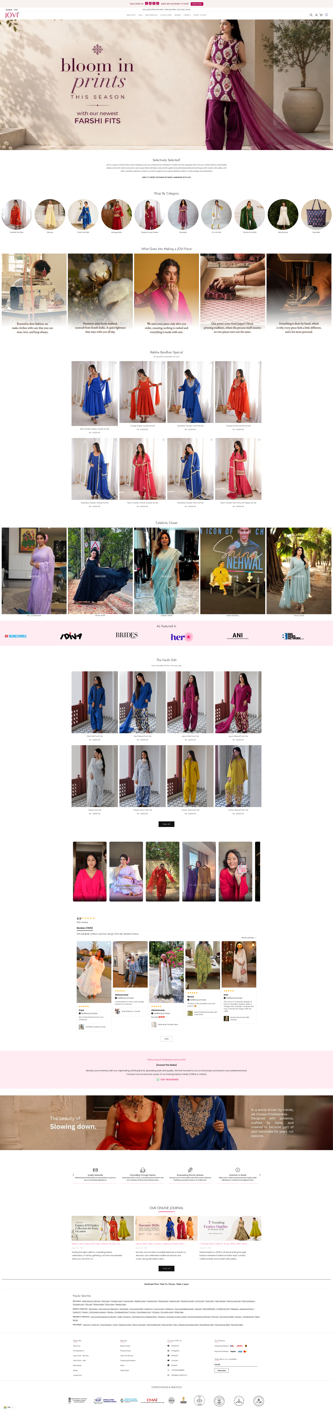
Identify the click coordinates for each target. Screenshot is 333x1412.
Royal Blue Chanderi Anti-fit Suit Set (190, 425)
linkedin (174, 1365)
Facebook (175, 1346)
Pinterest (174, 1355)
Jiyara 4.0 (86, 1325)
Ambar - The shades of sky (140, 1312)
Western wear (121, 1304)
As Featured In (78, 1351)
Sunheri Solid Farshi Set (190, 810)
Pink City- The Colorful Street (223, 1317)
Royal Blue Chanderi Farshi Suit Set (190, 502)
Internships (124, 1370)
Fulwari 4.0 (149, 1309)
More (166, 1039)
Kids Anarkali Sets (154, 1325)
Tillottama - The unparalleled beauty (179, 1309)
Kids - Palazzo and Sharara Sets (186, 1325)
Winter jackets (99, 1304)
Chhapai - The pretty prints (162, 1312)
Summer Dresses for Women (199, 1317)
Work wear (106, 1301)
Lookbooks (77, 1375)
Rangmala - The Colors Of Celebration (104, 1309)
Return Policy (125, 1346)
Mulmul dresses (248, 1301)
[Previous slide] (5, 85)
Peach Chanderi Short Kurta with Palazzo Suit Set (238, 502)
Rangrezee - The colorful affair (131, 1309)
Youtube (174, 1360)
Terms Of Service (126, 1356)
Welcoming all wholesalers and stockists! (166, 1059)
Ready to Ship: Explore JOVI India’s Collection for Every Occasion (97, 1243)
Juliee (120, 1317)
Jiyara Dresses (106, 1325)
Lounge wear (128, 1301)
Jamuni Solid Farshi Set (190, 736)
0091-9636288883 (170, 1079)
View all (166, 824)
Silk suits (88, 1304)
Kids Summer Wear (222, 1325)
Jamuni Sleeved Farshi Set (238, 736)
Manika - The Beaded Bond (118, 1312)
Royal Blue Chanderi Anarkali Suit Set (94, 502)
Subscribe (221, 1370)
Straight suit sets (187, 1301)
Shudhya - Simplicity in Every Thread (172, 1317)
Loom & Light (159, 1309)
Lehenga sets (174, 1301)
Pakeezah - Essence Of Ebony (242, 1309)
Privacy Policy (125, 1351)
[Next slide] (328, 85)
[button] (166, 14)
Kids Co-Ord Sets (139, 1325)
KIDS (16, 10)
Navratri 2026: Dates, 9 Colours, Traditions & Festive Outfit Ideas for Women (161, 1243)
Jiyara (115, 1325)
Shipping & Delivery (128, 1360)
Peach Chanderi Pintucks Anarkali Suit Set (142, 502)
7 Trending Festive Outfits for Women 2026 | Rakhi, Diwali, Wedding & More (225, 1243)
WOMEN (9, 10)
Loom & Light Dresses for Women (103, 1317)
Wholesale (77, 1365)
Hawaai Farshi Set (94, 810)
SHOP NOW (196, 4)
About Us (76, 1346)
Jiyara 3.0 (95, 1325)
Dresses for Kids (125, 1325)
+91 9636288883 (177, 1370)
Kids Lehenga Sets (207, 1325)
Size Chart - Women (81, 1356)
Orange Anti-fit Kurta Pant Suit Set (238, 425)
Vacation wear (116, 1301)
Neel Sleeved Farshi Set (142, 736)
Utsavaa (198, 1309)
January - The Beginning (244, 1317)
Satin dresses (220, 1301)
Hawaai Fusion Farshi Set (142, 810)
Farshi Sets (210, 1301)
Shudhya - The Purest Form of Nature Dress (140, 1317)
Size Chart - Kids (79, 1360)
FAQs (122, 1365)
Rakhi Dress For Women (91, 1301)
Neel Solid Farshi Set (95, 736)
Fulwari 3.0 (77, 1312)
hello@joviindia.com (179, 1375)
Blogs (75, 1370)
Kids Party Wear (237, 1325)
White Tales (179, 1312)
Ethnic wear (109, 1304)
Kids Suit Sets (167, 1325)
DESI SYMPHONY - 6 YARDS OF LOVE (216, 1309)
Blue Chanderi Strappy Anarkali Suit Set (94, 429)
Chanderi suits (78, 1304)
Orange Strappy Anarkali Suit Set (143, 425)
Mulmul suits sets (234, 1301)
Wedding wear (140, 1301)
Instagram (175, 1351)
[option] (166, 10)
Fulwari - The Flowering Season (94, 1312)
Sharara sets (163, 1301)
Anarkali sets (152, 1301)
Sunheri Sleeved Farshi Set (238, 810)
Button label (166, 84)
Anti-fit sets (199, 1301)
